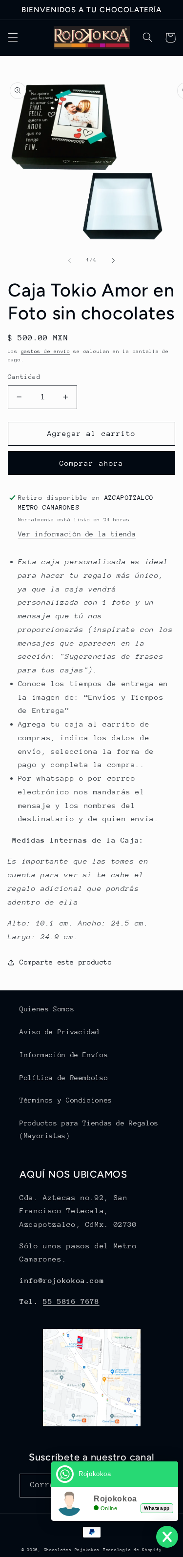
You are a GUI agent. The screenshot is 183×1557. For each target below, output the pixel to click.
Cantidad (24, 376)
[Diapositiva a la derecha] (113, 260)
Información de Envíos (64, 1055)
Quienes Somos (47, 1009)
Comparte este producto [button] (66, 962)
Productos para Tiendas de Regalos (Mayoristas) (89, 1129)
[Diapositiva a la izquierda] (69, 260)
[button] (12, 37)
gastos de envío (45, 352)
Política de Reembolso (64, 1078)
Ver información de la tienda (77, 534)
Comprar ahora (91, 463)
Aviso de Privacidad (60, 1032)
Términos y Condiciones (66, 1100)
